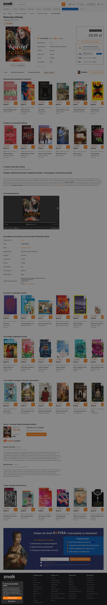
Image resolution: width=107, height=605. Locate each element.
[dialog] (12, 592)
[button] (12, 601)
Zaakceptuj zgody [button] (12, 598)
